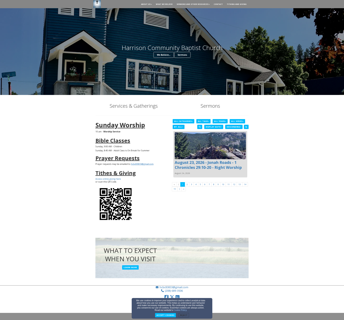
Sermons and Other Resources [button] (192, 4)
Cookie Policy (180, 310)
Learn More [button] (130, 267)
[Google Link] (177, 297)
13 (240, 184)
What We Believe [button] (164, 4)
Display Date (213, 127)
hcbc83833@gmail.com (174, 287)
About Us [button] (145, 4)
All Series (237, 121)
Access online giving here (108, 179)
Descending (233, 127)
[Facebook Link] (166, 297)
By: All (178, 127)
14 (245, 184)
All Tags (203, 121)
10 (223, 184)
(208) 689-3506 (174, 291)
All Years (219, 121)
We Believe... (163, 54)
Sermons (182, 54)
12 (234, 184)
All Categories (183, 121)
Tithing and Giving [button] (237, 4)
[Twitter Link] (172, 297)
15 (175, 189)
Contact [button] (218, 4)
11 (228, 184)
